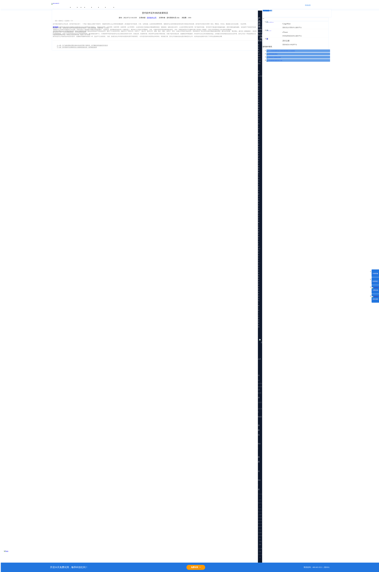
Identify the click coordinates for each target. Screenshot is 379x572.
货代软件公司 (151, 17)
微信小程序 (257, 389)
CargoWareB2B (258, 386)
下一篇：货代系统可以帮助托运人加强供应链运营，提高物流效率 (77, 47)
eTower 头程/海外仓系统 (258, 410)
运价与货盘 (111, 7)
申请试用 (308, 5)
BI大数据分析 (257, 393)
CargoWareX (258, 416)
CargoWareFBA (258, 383)
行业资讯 (67, 20)
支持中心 (103, 7)
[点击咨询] (9, 555)
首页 (56, 20)
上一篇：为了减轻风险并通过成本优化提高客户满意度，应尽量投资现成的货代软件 (82, 45)
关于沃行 (75, 7)
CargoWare (257, 380)
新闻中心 (61, 20)
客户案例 (89, 7)
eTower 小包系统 (258, 404)
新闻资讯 (96, 7)
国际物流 (266, 10)
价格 (83, 7)
